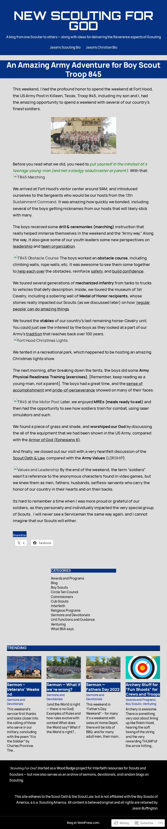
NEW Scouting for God (83, 20)
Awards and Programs (67, 578)
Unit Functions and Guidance (73, 619)
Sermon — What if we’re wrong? (63, 687)
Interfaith (58, 606)
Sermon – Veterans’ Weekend (23, 689)
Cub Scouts (59, 601)
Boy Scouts (59, 587)
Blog (54, 583)
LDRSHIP (115, 457)
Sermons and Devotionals (70, 615)
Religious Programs (65, 610)
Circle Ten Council (64, 592)
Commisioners (62, 597)
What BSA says (62, 629)
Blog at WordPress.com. (83, 823)
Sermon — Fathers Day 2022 (103, 687)
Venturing (58, 624)
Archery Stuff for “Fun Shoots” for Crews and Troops (143, 689)
